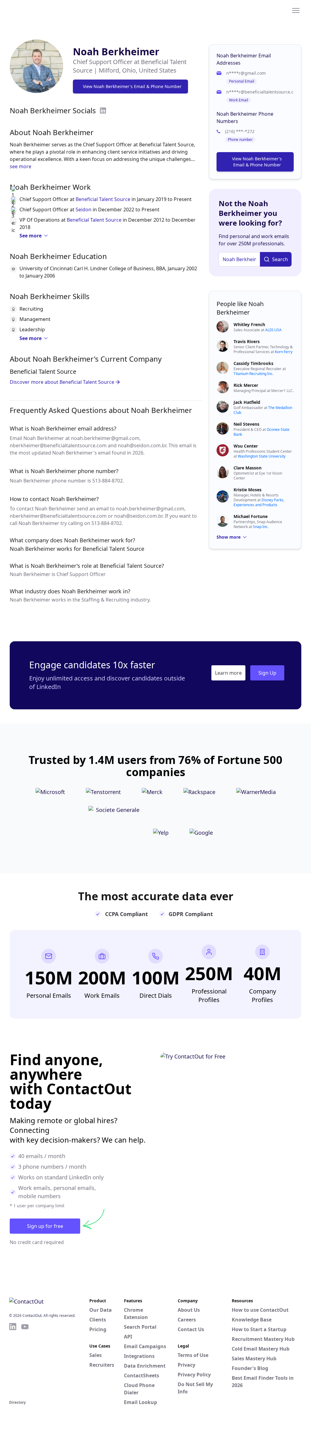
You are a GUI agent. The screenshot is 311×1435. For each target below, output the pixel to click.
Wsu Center (246, 446)
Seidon (83, 209)
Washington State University (261, 456)
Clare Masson (247, 468)
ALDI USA (273, 329)
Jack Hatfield (247, 402)
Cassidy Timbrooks (253, 363)
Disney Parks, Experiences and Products (259, 502)
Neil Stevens (246, 424)
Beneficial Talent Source (103, 199)
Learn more (228, 673)
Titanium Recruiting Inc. (253, 373)
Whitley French (249, 324)
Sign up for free (45, 1226)
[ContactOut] (39, 10)
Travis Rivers (247, 341)
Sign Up (267, 673)
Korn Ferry (283, 351)
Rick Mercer (246, 385)
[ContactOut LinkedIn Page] (12, 1360)
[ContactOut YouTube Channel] (25, 1360)
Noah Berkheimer (116, 51)
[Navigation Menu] (296, 10)
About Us (189, 1310)
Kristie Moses (247, 490)
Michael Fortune (251, 516)
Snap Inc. (260, 526)
